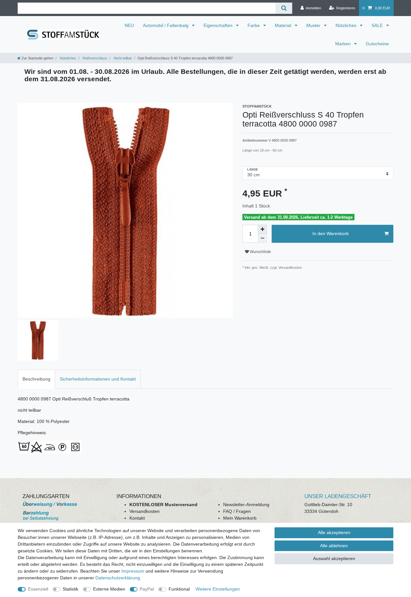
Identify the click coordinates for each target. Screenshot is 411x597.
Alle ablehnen (334, 545)
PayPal (147, 589)
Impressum (132, 571)
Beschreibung (36, 379)
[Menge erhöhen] (262, 229)
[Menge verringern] (262, 238)
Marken (343, 43)
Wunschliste (260, 252)
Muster (314, 25)
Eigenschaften (219, 25)
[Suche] (283, 8)
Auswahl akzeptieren (334, 558)
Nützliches (347, 25)
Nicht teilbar (122, 58)
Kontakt (137, 518)
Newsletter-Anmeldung (246, 504)
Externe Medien (109, 589)
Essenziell (38, 589)
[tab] (36, 379)
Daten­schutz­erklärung (117, 577)
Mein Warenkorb (240, 518)
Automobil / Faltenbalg (166, 25)
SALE (378, 25)
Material (284, 25)
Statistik (70, 589)
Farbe (254, 25)
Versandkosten (144, 511)
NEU (129, 25)
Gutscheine (377, 43)
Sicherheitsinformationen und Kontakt (98, 379)
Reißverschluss (94, 58)
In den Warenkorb (330, 233)
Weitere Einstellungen (218, 589)
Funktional (179, 589)
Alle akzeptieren (334, 532)
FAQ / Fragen (237, 511)
